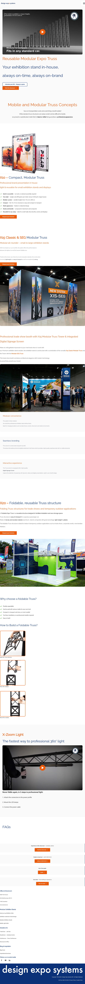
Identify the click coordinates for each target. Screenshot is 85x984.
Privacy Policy (72, 980)
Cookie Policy (79, 980)
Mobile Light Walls (4, 923)
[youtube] (5, 960)
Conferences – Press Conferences (8, 938)
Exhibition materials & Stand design (8, 916)
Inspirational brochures (5, 953)
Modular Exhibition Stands (6, 920)
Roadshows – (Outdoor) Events (7, 935)
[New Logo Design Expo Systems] (8, 3)
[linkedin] (9, 960)
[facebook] (1, 960)
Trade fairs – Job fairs (5, 931)
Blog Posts (2, 950)
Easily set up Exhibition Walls (7, 913)
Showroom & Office (4, 941)
